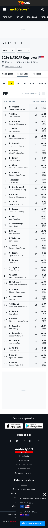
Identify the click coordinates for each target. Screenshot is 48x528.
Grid (32, 83)
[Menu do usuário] (42, 9)
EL (4, 83)
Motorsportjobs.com (24, 464)
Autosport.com (24, 469)
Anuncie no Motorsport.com (24, 489)
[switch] (33, 93)
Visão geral (7, 73)
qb (24, 83)
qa (18, 83)
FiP (11, 83)
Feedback (24, 485)
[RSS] (38, 441)
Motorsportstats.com (24, 473)
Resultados (22, 73)
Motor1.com (24, 460)
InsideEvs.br (24, 456)
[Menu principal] (5, 9)
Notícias (37, 73)
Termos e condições (15, 515)
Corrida (42, 83)
